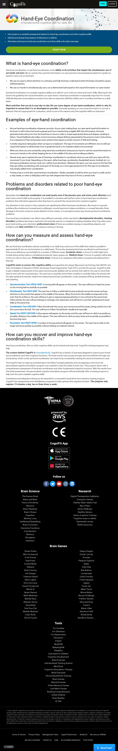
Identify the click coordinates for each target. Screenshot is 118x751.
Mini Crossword (30, 554)
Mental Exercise (58, 682)
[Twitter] (53, 484)
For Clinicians (58, 631)
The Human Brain (30, 496)
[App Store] (59, 450)
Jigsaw (86, 583)
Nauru (10, 747)
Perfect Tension (86, 598)
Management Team (50, 734)
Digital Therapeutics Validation (85, 496)
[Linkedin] (72, 484)
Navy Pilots (85, 506)
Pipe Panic (30, 560)
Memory (30, 534)
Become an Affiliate (98, 734)
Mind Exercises (58, 672)
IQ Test (58, 701)
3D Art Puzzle (30, 618)
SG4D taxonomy (85, 525)
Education (58, 638)
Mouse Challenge (86, 595)
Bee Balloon (86, 570)
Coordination (30, 531)
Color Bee (86, 567)
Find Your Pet (30, 608)
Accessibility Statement (70, 740)
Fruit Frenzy (30, 557)
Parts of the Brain (30, 502)
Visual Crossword (30, 586)
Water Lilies (86, 608)
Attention (30, 540)
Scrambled (31, 605)
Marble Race (30, 598)
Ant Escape (30, 573)
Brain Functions (30, 525)
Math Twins (86, 589)
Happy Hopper (86, 551)
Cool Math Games (58, 688)
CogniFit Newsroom (69, 734)
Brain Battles (58, 698)
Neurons (30, 506)
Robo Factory (30, 570)
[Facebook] (46, 484)
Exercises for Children (58, 653)
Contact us (47, 740)
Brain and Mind (30, 499)
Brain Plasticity (30, 509)
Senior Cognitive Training (84, 515)
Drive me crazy (30, 583)
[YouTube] (59, 484)
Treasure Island (30, 576)
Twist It (86, 605)
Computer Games (85, 499)
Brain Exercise (58, 660)
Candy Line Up (86, 554)
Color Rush (30, 614)
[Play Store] (59, 458)
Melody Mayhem (30, 611)
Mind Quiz (58, 666)
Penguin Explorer (86, 560)
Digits (86, 564)
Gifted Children (58, 695)
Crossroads (86, 573)
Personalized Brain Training (58, 676)
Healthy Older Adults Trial (85, 502)
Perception (30, 537)
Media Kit (83, 734)
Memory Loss (30, 518)
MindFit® (58, 644)
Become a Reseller (32, 740)
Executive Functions (30, 528)
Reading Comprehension (58, 692)
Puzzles (86, 557)
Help (56, 740)
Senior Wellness (85, 509)
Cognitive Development (58, 657)
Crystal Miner (30, 564)
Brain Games (58, 679)
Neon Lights (30, 580)
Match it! (30, 589)
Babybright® (58, 647)
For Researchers (58, 634)
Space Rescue (30, 592)
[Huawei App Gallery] (59, 466)
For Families (58, 628)
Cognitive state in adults (85, 518)
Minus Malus (86, 592)
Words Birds (86, 614)
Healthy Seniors (85, 512)
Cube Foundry (86, 576)
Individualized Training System (58, 663)
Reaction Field (86, 611)
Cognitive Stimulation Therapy (58, 669)
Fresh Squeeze (86, 580)
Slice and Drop (86, 602)
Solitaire (30, 567)
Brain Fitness (30, 512)
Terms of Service (19, 734)
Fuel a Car (86, 586)
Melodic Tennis (30, 602)
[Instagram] (65, 484)
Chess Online (30, 551)
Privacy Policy (34, 734)
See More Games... (86, 618)
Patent (58, 641)
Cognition (30, 515)
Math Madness (30, 595)
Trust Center (88, 740)
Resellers (58, 650)
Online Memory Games (58, 685)
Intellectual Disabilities (30, 521)
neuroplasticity (43, 352)
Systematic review (85, 521)
